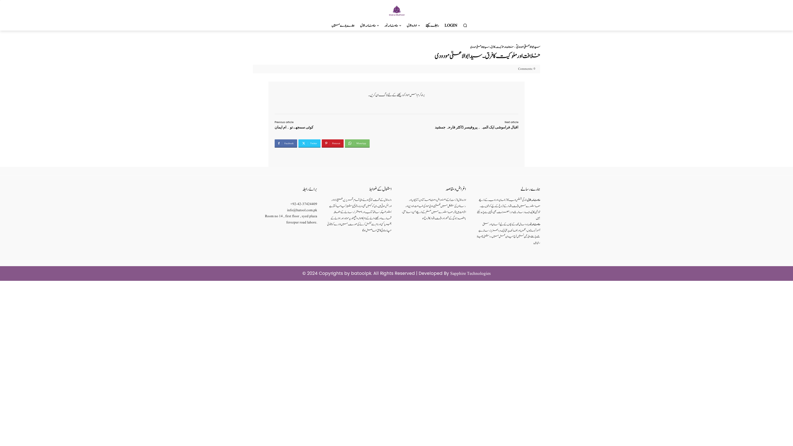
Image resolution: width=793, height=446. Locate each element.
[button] (465, 26)
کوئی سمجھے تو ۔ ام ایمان (294, 127)
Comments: (526, 69)
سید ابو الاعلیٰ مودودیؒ (528, 47)
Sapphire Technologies (470, 274)
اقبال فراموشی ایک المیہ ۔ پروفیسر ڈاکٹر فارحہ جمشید (476, 127)
